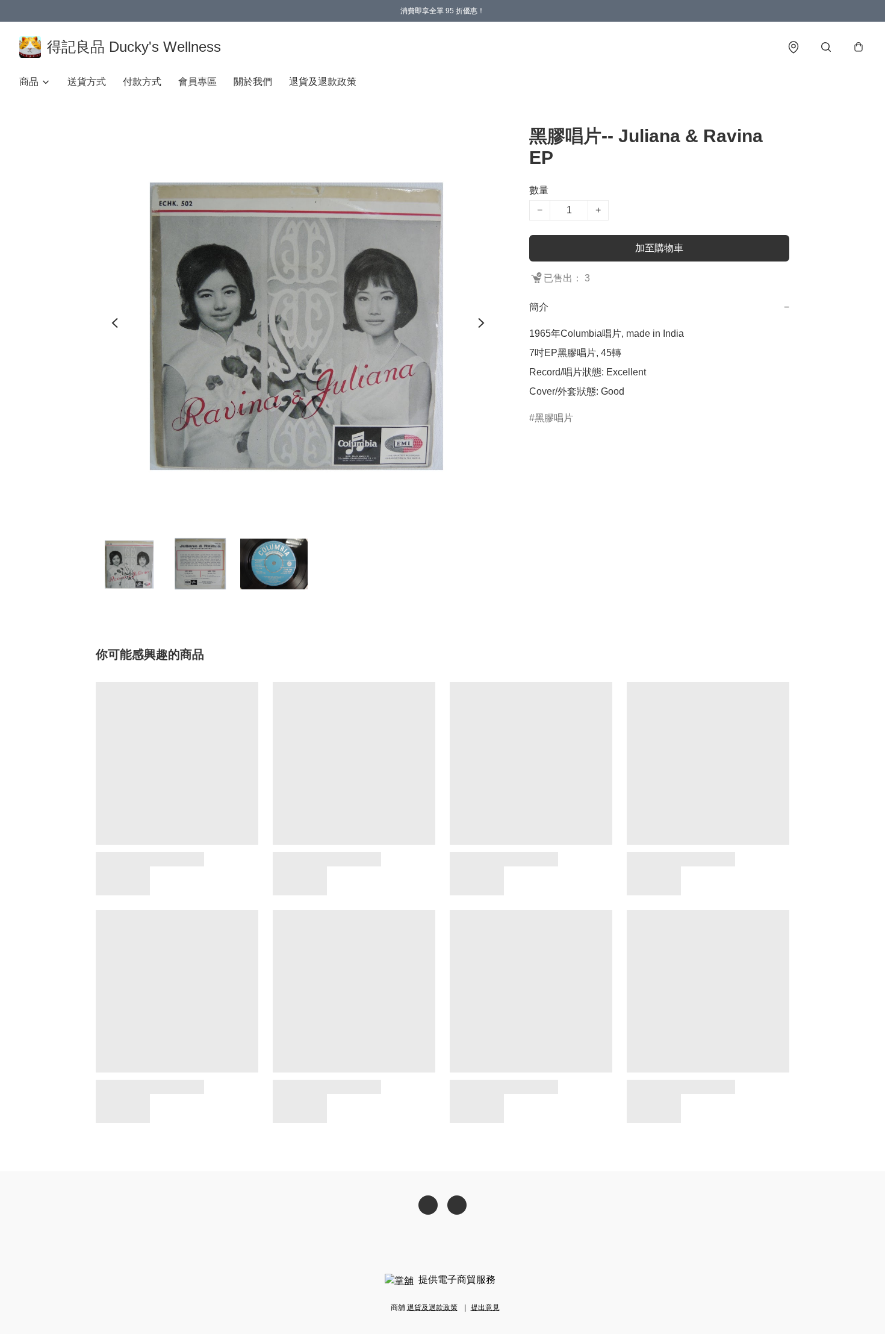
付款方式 (142, 82)
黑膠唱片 (554, 418)
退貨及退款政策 (322, 82)
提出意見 (485, 1307)
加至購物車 (659, 248)
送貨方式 (86, 82)
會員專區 (197, 82)
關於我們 (253, 82)
